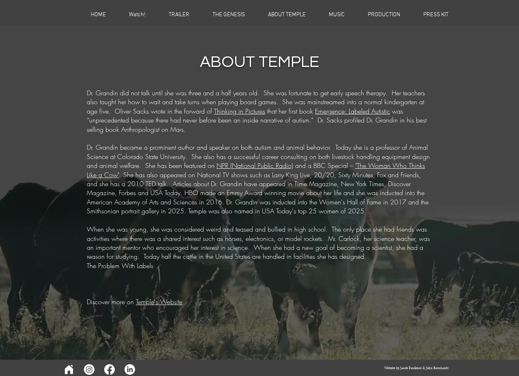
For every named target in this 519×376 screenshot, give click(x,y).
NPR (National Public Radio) (255, 165)
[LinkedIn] (129, 369)
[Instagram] (89, 369)
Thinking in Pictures (239, 111)
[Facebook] (109, 369)
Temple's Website (159, 301)
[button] (376, 15)
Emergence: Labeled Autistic (352, 111)
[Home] (69, 369)
